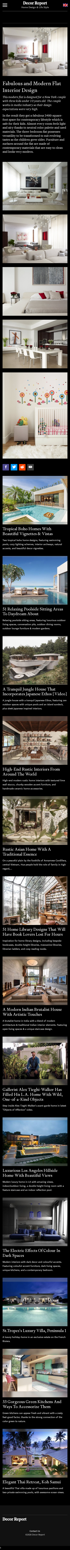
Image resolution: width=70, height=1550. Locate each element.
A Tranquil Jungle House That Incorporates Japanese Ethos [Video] (35, 691)
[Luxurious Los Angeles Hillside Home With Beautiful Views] (35, 1141)
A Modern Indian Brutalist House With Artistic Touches (32, 1012)
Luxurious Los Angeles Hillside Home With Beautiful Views (30, 1173)
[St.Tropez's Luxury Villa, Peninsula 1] (35, 1302)
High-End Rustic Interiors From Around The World (31, 772)
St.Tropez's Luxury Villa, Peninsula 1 (34, 1330)
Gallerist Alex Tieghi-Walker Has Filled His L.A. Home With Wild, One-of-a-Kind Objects (33, 1094)
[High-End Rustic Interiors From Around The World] (35, 740)
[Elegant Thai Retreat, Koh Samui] (35, 1453)
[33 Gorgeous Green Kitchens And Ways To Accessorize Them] (35, 1373)
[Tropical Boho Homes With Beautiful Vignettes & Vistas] (35, 500)
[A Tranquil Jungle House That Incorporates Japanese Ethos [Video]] (35, 660)
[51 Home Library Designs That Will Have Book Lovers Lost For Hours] (35, 900)
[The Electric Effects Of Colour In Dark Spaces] (35, 1222)
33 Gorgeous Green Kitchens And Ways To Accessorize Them (32, 1404)
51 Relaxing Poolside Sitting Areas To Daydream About (33, 611)
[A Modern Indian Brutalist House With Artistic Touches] (35, 981)
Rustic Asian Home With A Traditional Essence (27, 852)
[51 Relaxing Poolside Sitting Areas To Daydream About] (35, 580)
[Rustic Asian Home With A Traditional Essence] (35, 820)
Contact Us (35, 1531)
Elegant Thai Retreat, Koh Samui (32, 1482)
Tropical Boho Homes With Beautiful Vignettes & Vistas (28, 531)
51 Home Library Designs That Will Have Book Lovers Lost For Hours (34, 932)
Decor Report (35, 3)
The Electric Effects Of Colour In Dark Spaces (31, 1253)
